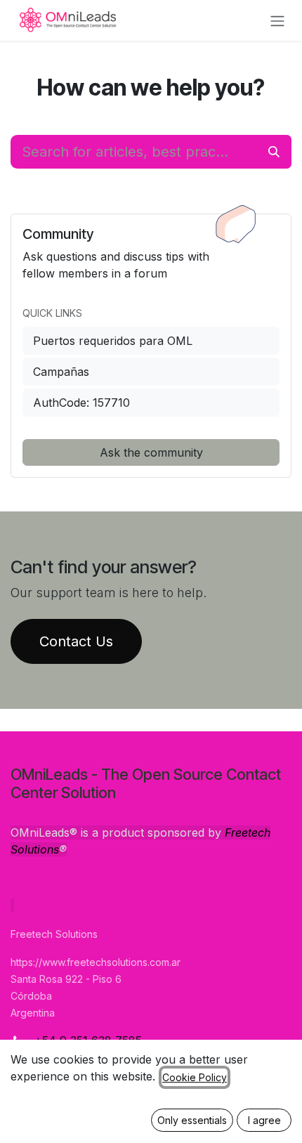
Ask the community (151, 452)
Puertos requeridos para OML (112, 341)
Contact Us (76, 641)
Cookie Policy (194, 1077)
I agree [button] (264, 1120)
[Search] (273, 152)
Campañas (61, 372)
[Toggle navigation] (277, 20)
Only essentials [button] (192, 1120)
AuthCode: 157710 (81, 403)
